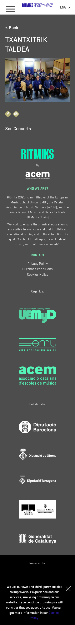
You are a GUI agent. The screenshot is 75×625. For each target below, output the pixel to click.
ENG (63, 7)
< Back (11, 28)
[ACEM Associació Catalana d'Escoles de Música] (37, 175)
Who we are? (37, 188)
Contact (37, 255)
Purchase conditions (37, 269)
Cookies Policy (37, 274)
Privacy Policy (38, 264)
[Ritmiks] (37, 6)
